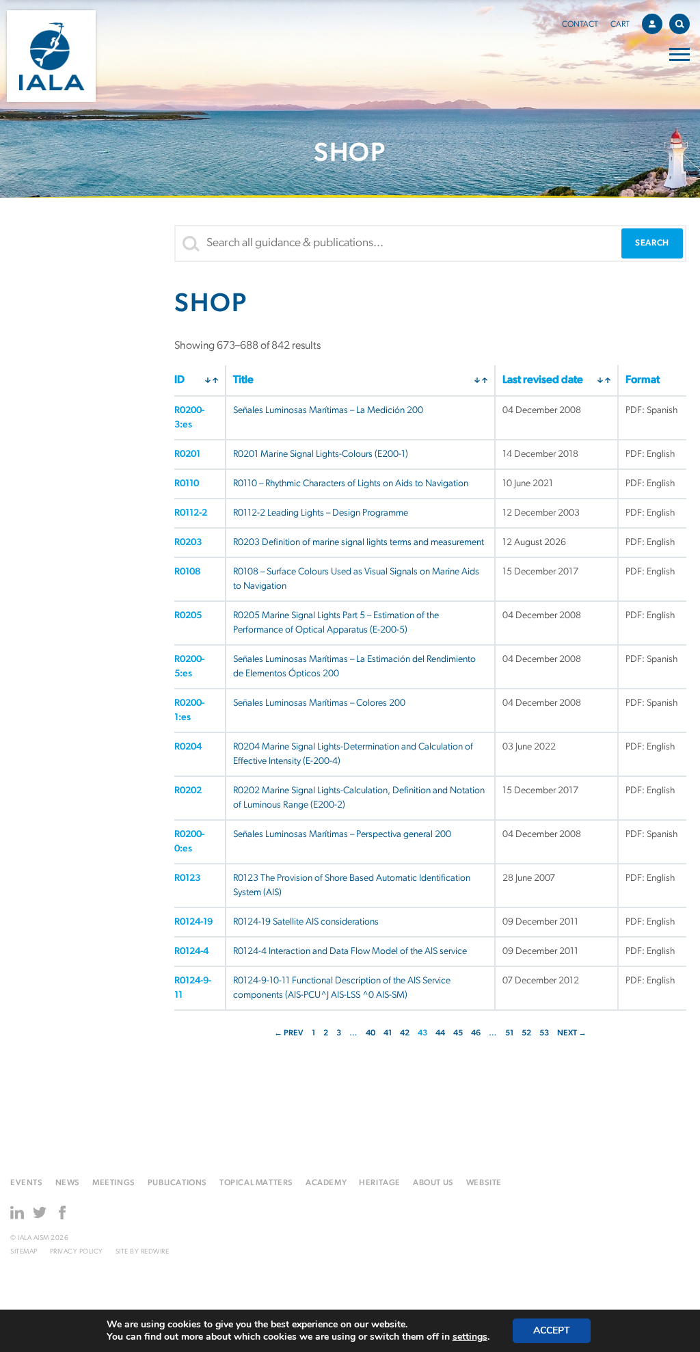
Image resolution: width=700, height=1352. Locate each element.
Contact (580, 25)
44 (440, 1033)
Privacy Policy (76, 1252)
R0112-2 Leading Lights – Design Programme (320, 513)
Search (679, 24)
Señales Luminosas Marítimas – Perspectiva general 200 (342, 835)
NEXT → (572, 1033)
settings (470, 1337)
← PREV (289, 1033)
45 (458, 1033)
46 (476, 1033)
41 (387, 1033)
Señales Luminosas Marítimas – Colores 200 (319, 703)
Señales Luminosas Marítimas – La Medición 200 (328, 411)
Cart (620, 25)
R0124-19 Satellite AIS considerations (306, 922)
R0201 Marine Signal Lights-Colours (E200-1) (320, 454)
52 (526, 1033)
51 (509, 1033)
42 (404, 1033)
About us (433, 1183)
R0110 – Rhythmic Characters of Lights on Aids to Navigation (350, 484)
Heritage (380, 1183)
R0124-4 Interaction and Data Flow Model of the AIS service (350, 951)
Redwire (155, 1252)
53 (544, 1033)
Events (26, 1183)
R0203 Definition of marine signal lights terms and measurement (358, 543)
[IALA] (51, 56)
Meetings (113, 1183)
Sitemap (24, 1252)
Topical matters (256, 1183)
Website (484, 1183)
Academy (326, 1183)
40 (370, 1033)
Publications (177, 1183)
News (67, 1183)
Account (652, 24)
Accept (551, 1330)
